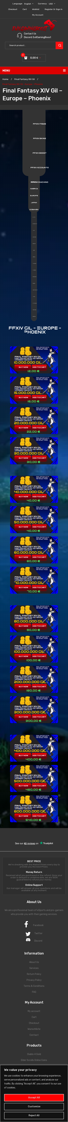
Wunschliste (34, 1029)
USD (51, 4)
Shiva (34, 296)
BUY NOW (23, 367)
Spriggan (35, 303)
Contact (34, 1035)
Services (34, 968)
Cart (25, 9)
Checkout (12, 9)
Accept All (34, 1097)
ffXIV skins (39, 138)
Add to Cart (39, 367)
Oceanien (33, 209)
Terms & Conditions (34, 986)
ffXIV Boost (40, 153)
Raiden (34, 283)
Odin (34, 250)
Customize (34, 1106)
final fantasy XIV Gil (24, 79)
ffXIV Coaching (39, 182)
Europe (34, 195)
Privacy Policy (34, 980)
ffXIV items (39, 124)
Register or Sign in (53, 9)
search (59, 45)
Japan (34, 202)
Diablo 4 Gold (34, 1054)
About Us (34, 962)
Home (5, 79)
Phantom (34, 263)
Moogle (34, 243)
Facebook (38, 925)
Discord (38, 940)
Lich (34, 230)
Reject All (34, 1115)
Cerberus (35, 223)
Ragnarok (34, 276)
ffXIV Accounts (40, 167)
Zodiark (34, 316)
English (27, 4)
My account (37, 15)
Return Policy (34, 974)
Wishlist (35, 9)
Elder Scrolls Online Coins (34, 1060)
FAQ (34, 992)
